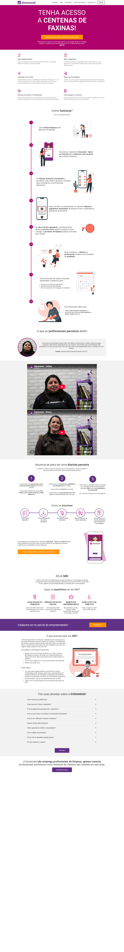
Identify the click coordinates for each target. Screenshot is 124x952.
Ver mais (62, 750)
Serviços (55, 2)
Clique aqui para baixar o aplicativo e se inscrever (62, 37)
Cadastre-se (91, 2)
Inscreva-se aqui (62, 770)
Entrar (101, 2)
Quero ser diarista (79, 2)
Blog (61, 2)
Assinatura (68, 2)
